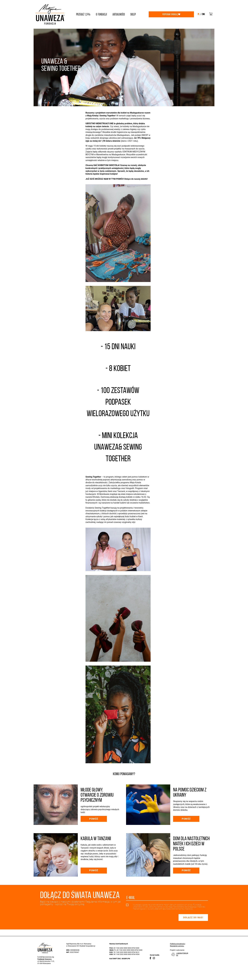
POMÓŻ (93, 819)
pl (199, 14)
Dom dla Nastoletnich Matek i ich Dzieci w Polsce (191, 844)
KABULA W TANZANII (96, 838)
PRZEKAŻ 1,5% (83, 14)
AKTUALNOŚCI (119, 14)
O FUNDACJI (101, 14)
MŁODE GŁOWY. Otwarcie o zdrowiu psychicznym (97, 795)
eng (203, 14)
